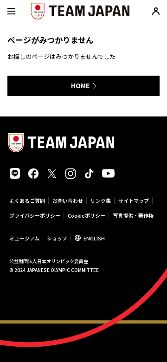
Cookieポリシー (86, 215)
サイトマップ (133, 200)
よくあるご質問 (27, 200)
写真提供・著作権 (133, 215)
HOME (80, 85)
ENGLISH (94, 238)
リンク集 (100, 200)
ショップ (57, 238)
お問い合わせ (67, 200)
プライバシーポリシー (34, 215)
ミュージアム (24, 238)
